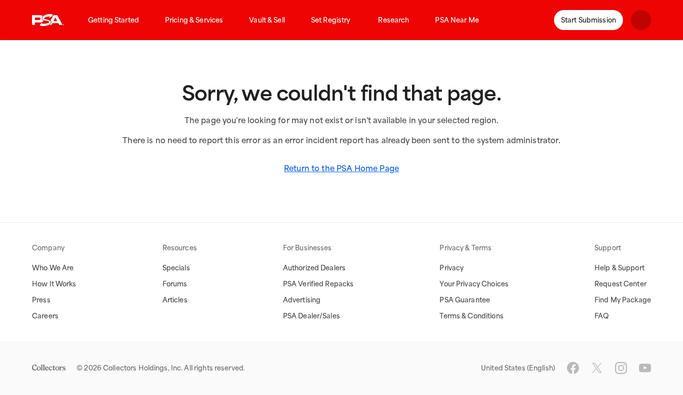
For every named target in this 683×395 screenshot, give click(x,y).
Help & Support (619, 268)
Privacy (452, 268)
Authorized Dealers (314, 268)
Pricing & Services (194, 20)
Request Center (620, 284)
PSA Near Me (456, 20)
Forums (175, 284)
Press (41, 300)
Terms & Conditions (471, 316)
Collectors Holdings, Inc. (142, 368)
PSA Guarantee (465, 300)
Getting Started (113, 20)
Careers (45, 316)
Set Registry (330, 20)
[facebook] (573, 368)
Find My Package (622, 300)
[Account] (641, 20)
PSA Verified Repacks (318, 284)
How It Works (54, 284)
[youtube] (645, 368)
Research (393, 20)
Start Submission (588, 20)
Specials (176, 268)
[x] (597, 368)
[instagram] (621, 368)
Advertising (301, 300)
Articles (175, 300)
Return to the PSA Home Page (341, 168)
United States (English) (518, 368)
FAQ (601, 316)
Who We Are (53, 268)
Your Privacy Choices (474, 284)
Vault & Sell (267, 20)
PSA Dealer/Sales (311, 316)
